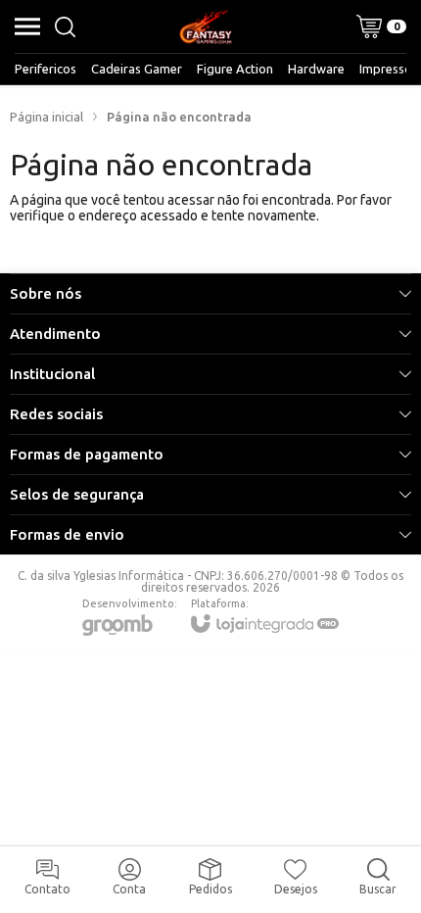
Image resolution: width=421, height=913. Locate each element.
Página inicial (46, 116)
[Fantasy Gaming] (205, 26)
